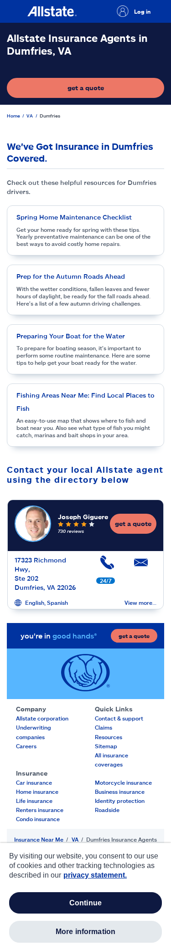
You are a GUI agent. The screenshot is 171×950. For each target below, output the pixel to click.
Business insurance (120, 791)
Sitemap (106, 746)
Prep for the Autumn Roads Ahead (70, 276)
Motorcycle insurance (123, 782)
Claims (103, 727)
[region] (85, 896)
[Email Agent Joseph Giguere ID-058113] (139, 566)
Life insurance (34, 800)
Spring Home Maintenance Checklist (74, 217)
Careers (26, 746)
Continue (85, 903)
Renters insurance (39, 810)
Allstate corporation (42, 718)
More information (86, 931)
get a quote (113, 90)
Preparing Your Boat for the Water (70, 336)
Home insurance (37, 791)
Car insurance (34, 782)
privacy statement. (95, 875)
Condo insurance (38, 819)
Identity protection (120, 800)
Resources (108, 737)
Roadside (107, 810)
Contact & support (119, 718)
